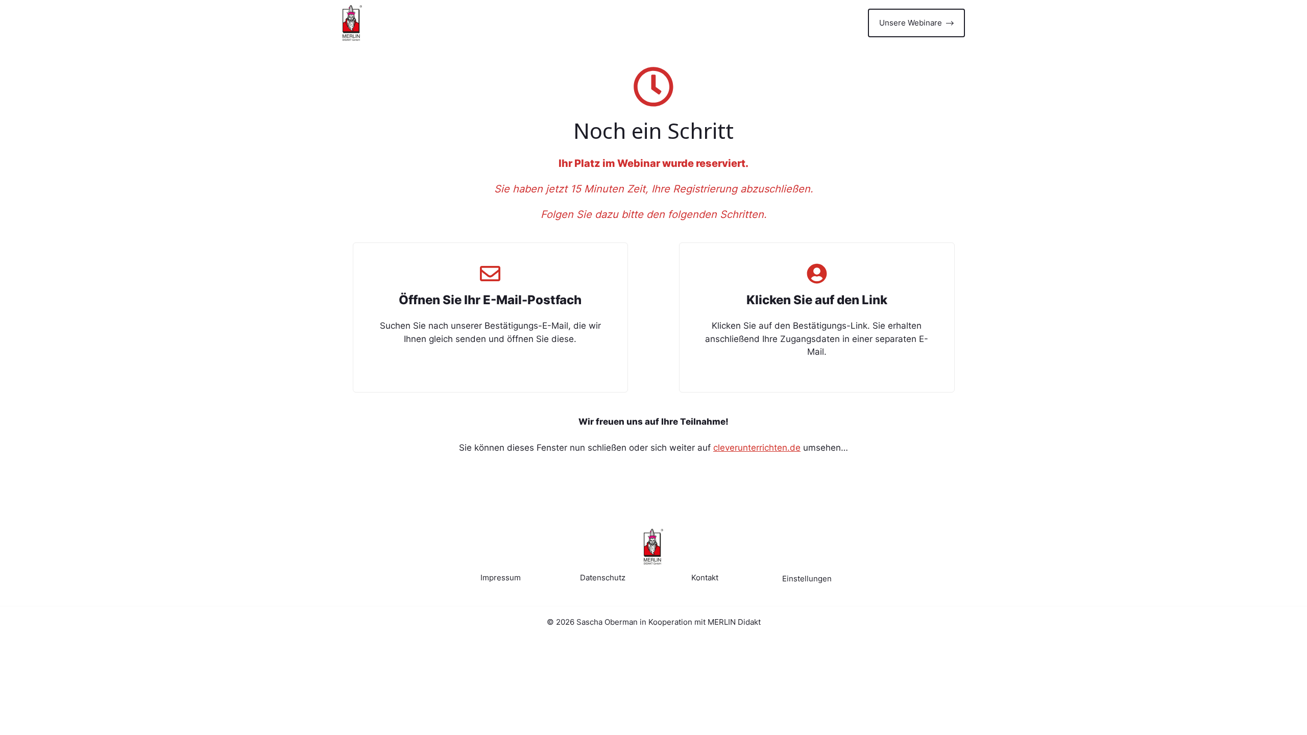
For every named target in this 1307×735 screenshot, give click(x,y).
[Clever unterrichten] (352, 23)
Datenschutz (602, 577)
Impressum (500, 577)
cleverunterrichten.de (757, 448)
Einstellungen (807, 578)
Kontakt (704, 577)
